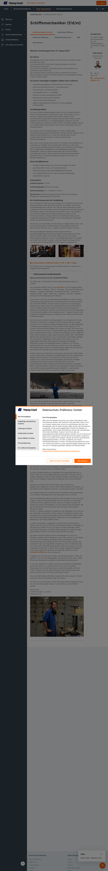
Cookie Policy (47, 451)
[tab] (27, 416)
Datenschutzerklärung (62, 451)
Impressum (75, 451)
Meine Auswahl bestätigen (60, 461)
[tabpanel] (66, 434)
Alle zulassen (83, 461)
